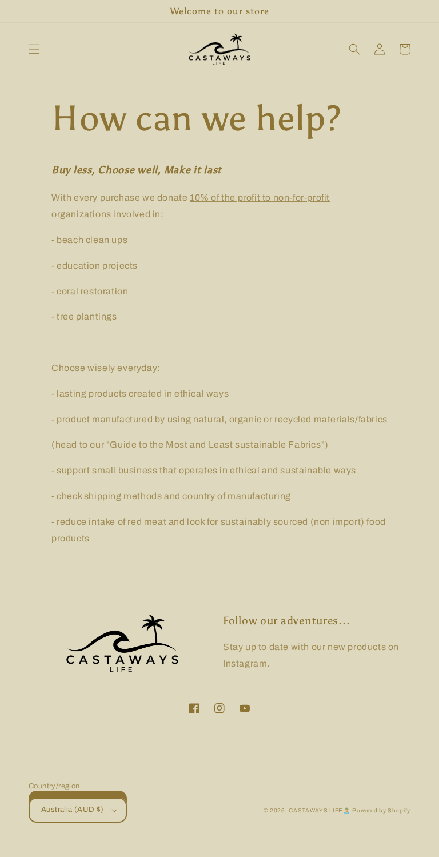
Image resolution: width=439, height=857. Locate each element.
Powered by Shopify (381, 810)
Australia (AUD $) (72, 810)
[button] (34, 49)
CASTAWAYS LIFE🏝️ (319, 810)
